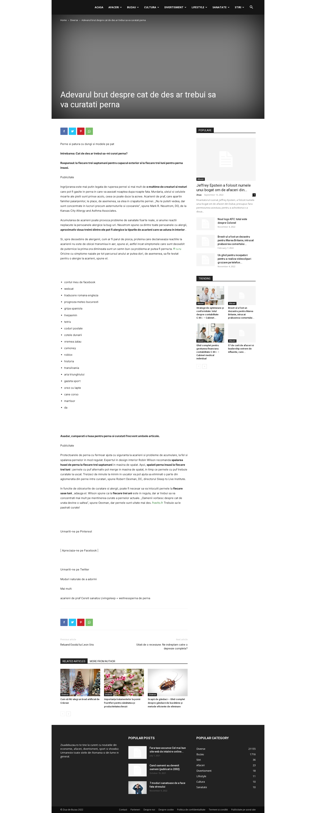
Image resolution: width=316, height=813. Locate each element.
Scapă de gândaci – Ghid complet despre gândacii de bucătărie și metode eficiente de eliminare (166, 703)
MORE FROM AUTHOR (102, 661)
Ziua (199, 194)
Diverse (74, 20)
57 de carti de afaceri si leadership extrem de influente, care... (241, 348)
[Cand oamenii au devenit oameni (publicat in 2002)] (137, 770)
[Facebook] (64, 131)
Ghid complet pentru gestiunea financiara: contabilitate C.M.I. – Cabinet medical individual (207, 352)
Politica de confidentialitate (191, 809)
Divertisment (173, 7)
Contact (123, 809)
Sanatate (219, 7)
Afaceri (113, 7)
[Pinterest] (80, 131)
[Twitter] (72, 131)
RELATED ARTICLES (74, 661)
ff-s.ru (177, 249)
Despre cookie (166, 809)
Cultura (150, 7)
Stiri (238, 7)
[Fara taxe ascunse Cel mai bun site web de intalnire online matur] (137, 752)
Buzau (131, 7)
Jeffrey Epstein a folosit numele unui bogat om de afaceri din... (223, 187)
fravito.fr (157, 502)
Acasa (99, 7)
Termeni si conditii (218, 809)
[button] (251, 7)
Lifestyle (198, 7)
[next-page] (68, 714)
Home (63, 20)
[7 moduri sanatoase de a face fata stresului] (137, 787)
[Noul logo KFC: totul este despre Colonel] (205, 223)
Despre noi (149, 809)
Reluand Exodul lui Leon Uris (77, 644)
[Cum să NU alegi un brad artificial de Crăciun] (80, 682)
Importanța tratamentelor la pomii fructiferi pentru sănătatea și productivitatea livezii (122, 703)
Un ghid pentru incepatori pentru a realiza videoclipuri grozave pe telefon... (234, 259)
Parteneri (135, 809)
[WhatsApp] (89, 131)
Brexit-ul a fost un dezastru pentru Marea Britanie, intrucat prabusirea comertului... (236, 240)
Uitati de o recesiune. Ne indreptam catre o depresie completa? (162, 646)
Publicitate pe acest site (243, 809)
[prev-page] (62, 714)
